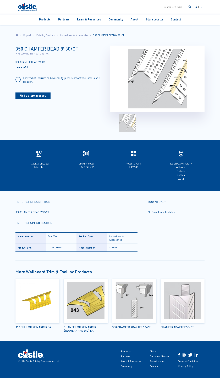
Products (45, 19)
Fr (201, 7)
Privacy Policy (185, 366)
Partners (64, 19)
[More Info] (21, 67)
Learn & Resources (89, 19)
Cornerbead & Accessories (74, 35)
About (134, 19)
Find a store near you (33, 95)
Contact (176, 19)
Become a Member (160, 356)
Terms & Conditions (188, 361)
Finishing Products (46, 35)
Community (116, 19)
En (196, 6)
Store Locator (154, 19)
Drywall (27, 35)
